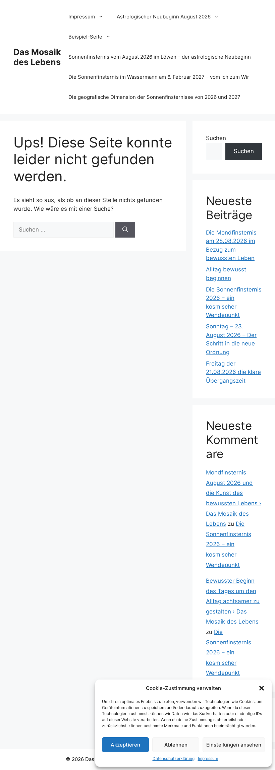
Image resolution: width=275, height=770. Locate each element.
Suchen (216, 138)
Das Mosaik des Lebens (37, 57)
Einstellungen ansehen (233, 745)
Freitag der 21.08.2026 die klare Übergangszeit (233, 372)
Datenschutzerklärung (174, 758)
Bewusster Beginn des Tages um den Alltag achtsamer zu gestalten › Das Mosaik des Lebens (233, 601)
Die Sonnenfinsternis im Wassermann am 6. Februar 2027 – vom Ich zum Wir (158, 77)
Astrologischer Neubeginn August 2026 (164, 16)
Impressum (208, 758)
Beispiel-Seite (85, 37)
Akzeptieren (125, 745)
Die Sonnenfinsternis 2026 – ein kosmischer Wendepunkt (228, 544)
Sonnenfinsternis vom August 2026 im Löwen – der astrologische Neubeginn (159, 57)
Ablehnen (175, 745)
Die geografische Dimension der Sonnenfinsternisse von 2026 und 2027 (154, 97)
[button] (261, 688)
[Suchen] (125, 230)
